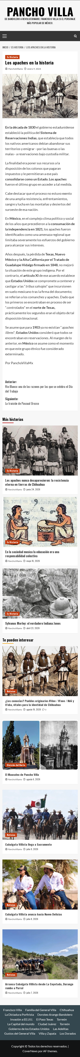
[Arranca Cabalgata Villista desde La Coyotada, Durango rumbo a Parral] (40, 954)
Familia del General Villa (40, 1010)
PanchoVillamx (15, 68)
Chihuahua (67, 1010)
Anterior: (39, 386)
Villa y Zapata (47, 1033)
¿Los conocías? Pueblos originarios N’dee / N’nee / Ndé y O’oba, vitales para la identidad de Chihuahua (39, 703)
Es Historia (12, 57)
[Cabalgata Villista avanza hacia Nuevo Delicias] (40, 885)
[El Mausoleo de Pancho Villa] (40, 745)
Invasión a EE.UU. (21, 1019)
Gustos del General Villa (19, 1033)
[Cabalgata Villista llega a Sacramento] (40, 815)
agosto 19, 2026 (33, 709)
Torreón (62, 1019)
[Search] (75, 36)
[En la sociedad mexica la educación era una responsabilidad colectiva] (40, 522)
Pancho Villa (40, 11)
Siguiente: (22, 401)
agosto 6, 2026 (33, 779)
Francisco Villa (12, 1010)
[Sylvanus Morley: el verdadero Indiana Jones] (40, 594)
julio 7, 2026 (32, 992)
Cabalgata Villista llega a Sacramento (28, 844)
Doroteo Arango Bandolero (54, 1014)
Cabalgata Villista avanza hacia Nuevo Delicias (33, 914)
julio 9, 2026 (32, 849)
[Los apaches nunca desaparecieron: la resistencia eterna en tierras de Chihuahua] (40, 451)
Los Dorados (68, 1033)
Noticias (11, 691)
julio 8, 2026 (32, 918)
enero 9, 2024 (34, 68)
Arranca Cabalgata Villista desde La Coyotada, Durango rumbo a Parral (39, 986)
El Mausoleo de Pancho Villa (22, 774)
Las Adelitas (60, 1029)
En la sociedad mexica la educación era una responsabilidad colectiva (32, 554)
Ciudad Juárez (47, 1024)
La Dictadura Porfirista (19, 1014)
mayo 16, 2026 (33, 560)
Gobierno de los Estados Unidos (29, 1029)
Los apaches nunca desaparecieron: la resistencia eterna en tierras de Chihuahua (37, 482)
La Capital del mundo (20, 1024)
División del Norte (16, 765)
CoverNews (30, 1051)
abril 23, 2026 (33, 628)
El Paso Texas (44, 1019)
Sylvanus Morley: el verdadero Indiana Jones (33, 623)
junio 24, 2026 (33, 489)
